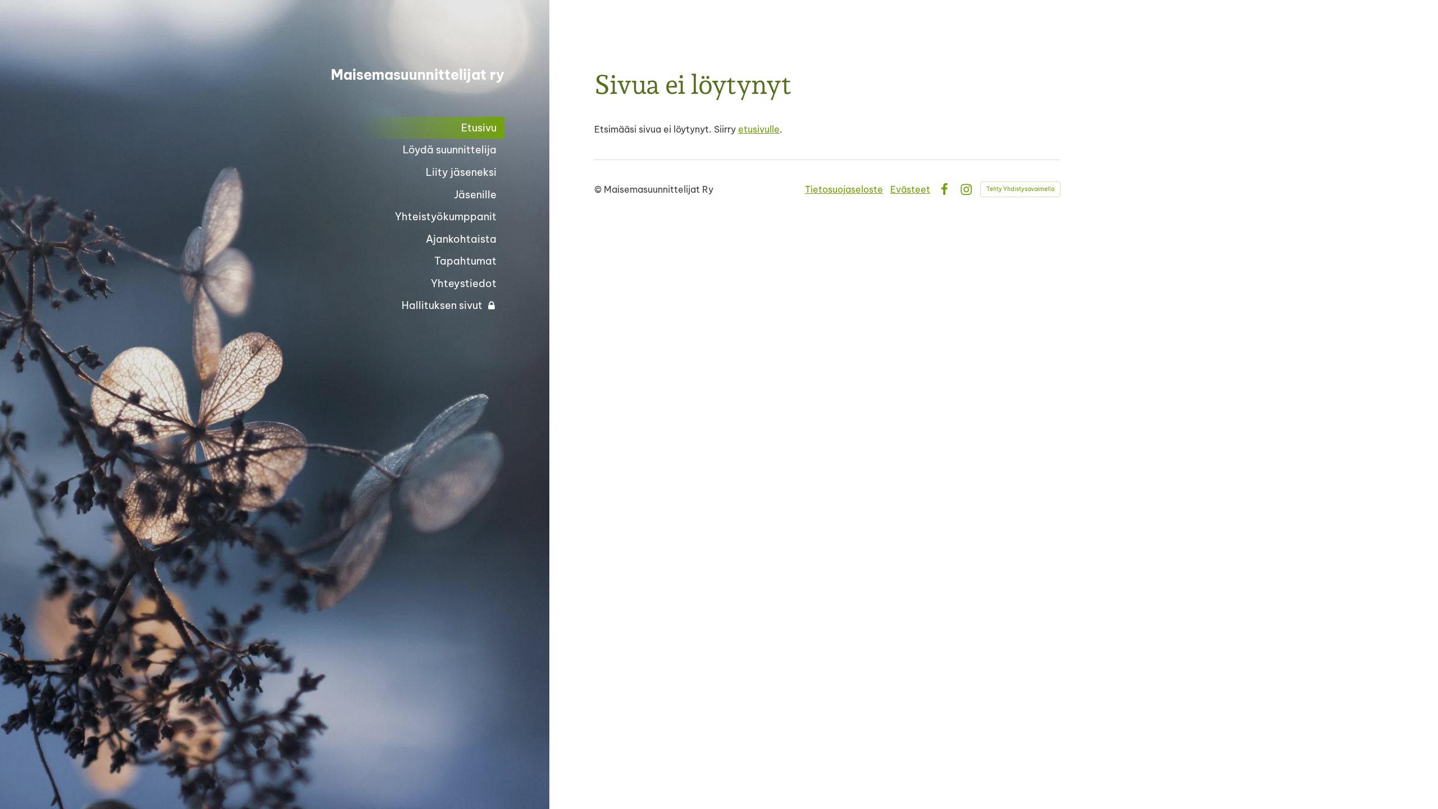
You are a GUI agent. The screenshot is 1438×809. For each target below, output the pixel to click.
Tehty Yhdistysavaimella (1020, 189)
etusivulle (759, 129)
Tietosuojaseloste (844, 189)
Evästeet (910, 189)
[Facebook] (944, 189)
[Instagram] (966, 189)
